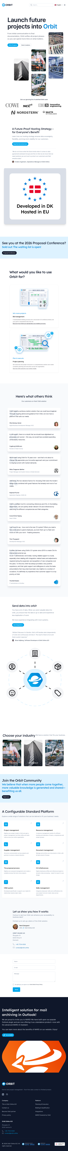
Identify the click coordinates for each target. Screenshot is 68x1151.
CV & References (42, 868)
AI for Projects (13, 45)
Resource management (44, 830)
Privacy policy (6, 1115)
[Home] (7, 5)
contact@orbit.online (22, 948)
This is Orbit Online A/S (9, 1104)
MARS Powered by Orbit (43, 1115)
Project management (11, 830)
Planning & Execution (42, 1104)
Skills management (43, 888)
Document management (44, 850)
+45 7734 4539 (21, 944)
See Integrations (18, 625)
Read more (6, 797)
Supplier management (12, 850)
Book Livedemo (25, 45)
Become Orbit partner (9, 1111)
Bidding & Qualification (42, 1108)
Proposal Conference (9, 253)
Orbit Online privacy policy (36, 984)
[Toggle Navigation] (64, 5)
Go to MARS (9, 1035)
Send (16, 989)
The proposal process (12, 868)
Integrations (39, 1111)
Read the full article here (20, 144)
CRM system (8, 888)
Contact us (5, 1108)
